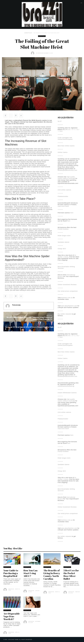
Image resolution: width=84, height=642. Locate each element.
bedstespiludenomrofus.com (67, 170)
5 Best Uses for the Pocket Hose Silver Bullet (71, 574)
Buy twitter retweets (64, 314)
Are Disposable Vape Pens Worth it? (11, 616)
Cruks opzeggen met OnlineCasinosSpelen (65, 138)
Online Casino (63, 152)
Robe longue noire (64, 235)
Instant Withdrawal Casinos (67, 392)
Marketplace (28, 33)
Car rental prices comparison (68, 291)
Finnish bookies (63, 229)
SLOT (60, 121)
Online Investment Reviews (67, 284)
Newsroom (40, 53)
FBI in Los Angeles (18, 265)
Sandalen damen (63, 242)
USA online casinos (64, 190)
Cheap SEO (62, 248)
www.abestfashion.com (69, 306)
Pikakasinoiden (63, 196)
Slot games (14, 165)
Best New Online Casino (66, 146)
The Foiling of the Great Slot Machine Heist (46, 33)
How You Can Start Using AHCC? (30, 573)
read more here (63, 206)
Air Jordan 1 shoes (67, 256)
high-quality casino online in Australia (66, 177)
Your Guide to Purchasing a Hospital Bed (10, 573)
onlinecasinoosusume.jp (66, 386)
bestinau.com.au (67, 297)
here (71, 213)
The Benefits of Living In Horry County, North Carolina (51, 574)
